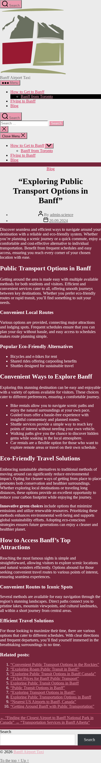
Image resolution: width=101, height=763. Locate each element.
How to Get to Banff (27, 92)
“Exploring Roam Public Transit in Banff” (44, 669)
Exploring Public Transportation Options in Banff (50, 697)
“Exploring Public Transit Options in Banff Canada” (53, 674)
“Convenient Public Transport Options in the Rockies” (54, 664)
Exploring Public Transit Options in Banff (44, 683)
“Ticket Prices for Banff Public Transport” (44, 678)
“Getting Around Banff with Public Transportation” (52, 706)
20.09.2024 (58, 220)
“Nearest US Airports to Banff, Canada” (43, 701)
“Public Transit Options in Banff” (37, 688)
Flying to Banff (22, 101)
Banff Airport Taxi (28, 752)
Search (5, 731)
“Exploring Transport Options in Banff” (42, 692)
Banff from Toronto (37, 96)
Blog (14, 106)
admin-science (61, 215)
